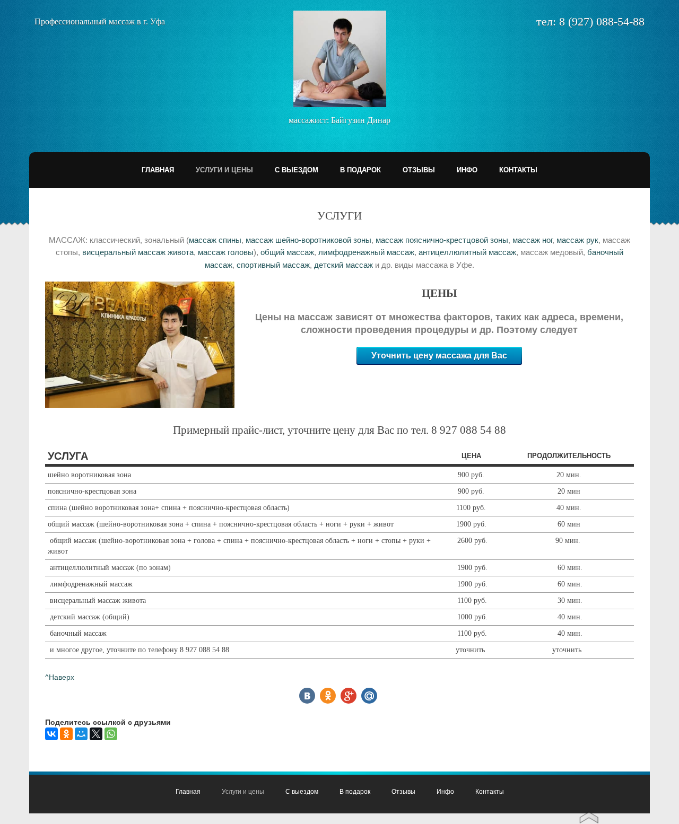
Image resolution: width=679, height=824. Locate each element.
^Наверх (59, 677)
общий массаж (287, 252)
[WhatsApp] (111, 733)
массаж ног (532, 239)
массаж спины (215, 239)
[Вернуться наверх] (588, 815)
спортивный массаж (273, 264)
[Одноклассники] (66, 733)
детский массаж (343, 264)
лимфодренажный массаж (366, 252)
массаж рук (577, 239)
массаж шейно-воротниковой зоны (308, 239)
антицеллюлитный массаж (467, 252)
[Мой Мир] (81, 733)
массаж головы (226, 252)
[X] (96, 733)
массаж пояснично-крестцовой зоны (442, 239)
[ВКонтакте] (51, 733)
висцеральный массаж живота (138, 252)
